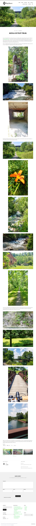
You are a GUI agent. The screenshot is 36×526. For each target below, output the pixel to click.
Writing (25, 2)
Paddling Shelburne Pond (25, 466)
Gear (28, 2)
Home (19, 2)
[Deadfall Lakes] (28, 452)
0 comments (20, 30)
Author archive (6, 464)
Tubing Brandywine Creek (17, 506)
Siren (6, 463)
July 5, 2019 (15, 30)
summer (30, 464)
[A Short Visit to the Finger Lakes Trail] (7, 452)
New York (28, 464)
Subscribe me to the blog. (7, 497)
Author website (7, 464)
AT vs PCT (15, 510)
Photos (31, 2)
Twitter (26, 508)
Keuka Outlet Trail (6, 39)
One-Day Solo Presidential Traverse (18, 507)
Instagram (26, 506)
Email (14, 489)
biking (22, 463)
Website (25, 489)
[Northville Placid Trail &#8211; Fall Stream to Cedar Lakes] (18, 452)
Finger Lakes (25, 464)
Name (4, 489)
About (22, 2)
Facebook (26, 507)
